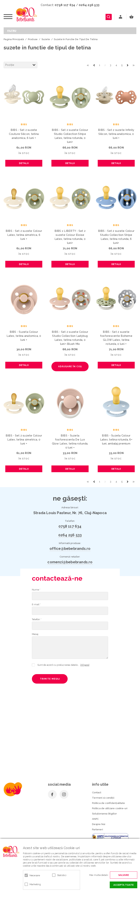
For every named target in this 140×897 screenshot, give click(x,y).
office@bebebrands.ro (70, 548)
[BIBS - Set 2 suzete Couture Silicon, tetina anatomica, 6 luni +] (24, 97)
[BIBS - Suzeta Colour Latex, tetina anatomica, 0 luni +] (24, 299)
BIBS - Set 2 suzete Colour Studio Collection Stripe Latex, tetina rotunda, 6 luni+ (116, 237)
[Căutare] (109, 17)
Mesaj (35, 634)
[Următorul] (127, 64)
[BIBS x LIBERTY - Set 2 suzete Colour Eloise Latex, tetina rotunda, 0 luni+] (70, 198)
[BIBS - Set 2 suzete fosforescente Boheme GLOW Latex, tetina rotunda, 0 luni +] (116, 299)
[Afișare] (84, 665)
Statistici (62, 875)
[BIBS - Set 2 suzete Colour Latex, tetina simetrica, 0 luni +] (24, 402)
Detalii (24, 163)
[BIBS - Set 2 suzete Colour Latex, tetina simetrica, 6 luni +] (24, 198)
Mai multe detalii (98, 875)
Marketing (35, 884)
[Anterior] (94, 64)
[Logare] (120, 17)
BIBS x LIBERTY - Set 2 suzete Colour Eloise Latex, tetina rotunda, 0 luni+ (70, 237)
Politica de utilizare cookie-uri (109, 808)
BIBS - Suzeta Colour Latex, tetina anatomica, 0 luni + (24, 336)
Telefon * (36, 619)
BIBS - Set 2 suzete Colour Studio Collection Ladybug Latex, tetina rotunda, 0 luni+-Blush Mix (70, 338)
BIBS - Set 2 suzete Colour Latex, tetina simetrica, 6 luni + (24, 235)
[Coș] (132, 17)
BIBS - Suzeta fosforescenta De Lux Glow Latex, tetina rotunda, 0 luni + (70, 441)
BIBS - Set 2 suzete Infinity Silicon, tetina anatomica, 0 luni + (116, 134)
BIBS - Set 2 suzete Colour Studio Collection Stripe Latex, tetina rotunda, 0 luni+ (70, 136)
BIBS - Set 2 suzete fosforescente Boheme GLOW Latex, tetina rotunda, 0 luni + (116, 338)
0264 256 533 (89, 5)
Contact (96, 792)
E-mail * (36, 604)
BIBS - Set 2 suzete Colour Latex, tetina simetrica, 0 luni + (24, 439)
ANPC (95, 819)
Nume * (36, 589)
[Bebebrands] (26, 14)
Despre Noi (98, 824)
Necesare (35, 875)
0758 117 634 (65, 5)
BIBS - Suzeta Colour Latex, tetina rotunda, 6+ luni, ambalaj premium (116, 439)
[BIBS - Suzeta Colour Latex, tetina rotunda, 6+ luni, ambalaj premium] (116, 402)
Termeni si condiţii (103, 797)
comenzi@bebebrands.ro (69, 562)
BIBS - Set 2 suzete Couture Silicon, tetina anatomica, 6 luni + (24, 134)
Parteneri (97, 829)
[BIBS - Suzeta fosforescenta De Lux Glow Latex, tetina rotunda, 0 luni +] (70, 402)
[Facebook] (52, 794)
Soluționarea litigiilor (104, 813)
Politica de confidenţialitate (108, 803)
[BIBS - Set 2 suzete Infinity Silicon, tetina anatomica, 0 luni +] (116, 97)
